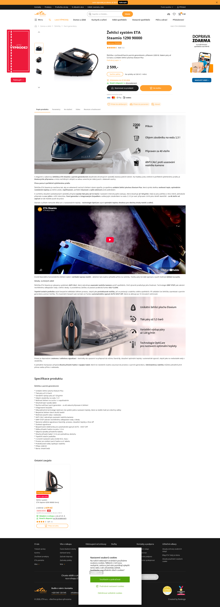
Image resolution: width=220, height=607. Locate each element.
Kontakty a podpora (145, 544)
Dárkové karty (65, 553)
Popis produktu (42, 109)
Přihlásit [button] (182, 7)
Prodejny (48, 7)
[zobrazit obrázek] (39, 32)
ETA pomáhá (39, 560)
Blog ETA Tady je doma (171, 555)
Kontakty (37, 7)
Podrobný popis (113, 60)
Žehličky (57, 26)
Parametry (56, 109)
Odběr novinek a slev (96, 7)
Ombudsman (142, 553)
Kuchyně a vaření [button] (99, 20)
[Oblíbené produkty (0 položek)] (174, 14)
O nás (36, 544)
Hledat (127, 14)
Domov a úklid (45, 26)
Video (78, 109)
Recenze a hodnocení (92, 109)
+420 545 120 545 (58, 592)
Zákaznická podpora (144, 556)
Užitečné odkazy (169, 544)
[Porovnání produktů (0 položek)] (168, 14)
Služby (114, 544)
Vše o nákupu (66, 544)
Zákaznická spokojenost (146, 560)
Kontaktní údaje (143, 549)
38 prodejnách (131, 83)
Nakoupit (123, 2)
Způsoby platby (66, 560)
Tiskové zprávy (39, 549)
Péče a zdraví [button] (161, 20)
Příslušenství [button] (178, 20)
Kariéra (37, 553)
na (59, 518)
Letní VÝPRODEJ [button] (61, 20)
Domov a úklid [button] (79, 20)
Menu (40, 20)
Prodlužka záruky (61, 7)
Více (35, 564)
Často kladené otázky (68, 549)
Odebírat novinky (148, 577)
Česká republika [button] (166, 7)
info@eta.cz (76, 592)
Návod (157, 104)
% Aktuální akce (78, 7)
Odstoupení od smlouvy (96, 544)
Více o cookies (96, 572)
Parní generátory (70, 26)
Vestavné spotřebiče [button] (141, 20)
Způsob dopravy (66, 556)
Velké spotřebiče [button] (119, 20)
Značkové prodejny (41, 556)
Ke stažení (68, 109)
